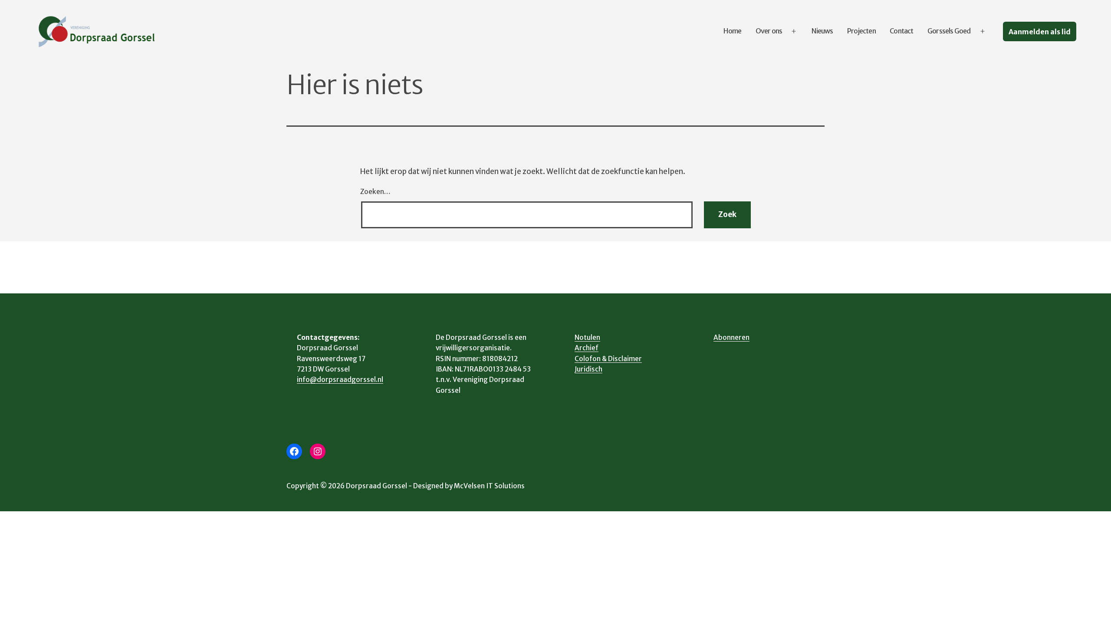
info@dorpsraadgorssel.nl (340, 379)
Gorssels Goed (949, 30)
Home (732, 30)
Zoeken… (375, 192)
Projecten (861, 30)
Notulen (587, 337)
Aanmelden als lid (1040, 31)
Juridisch (588, 369)
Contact (901, 30)
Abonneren (731, 337)
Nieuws (822, 30)
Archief (586, 348)
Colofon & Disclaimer (608, 359)
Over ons (769, 30)
